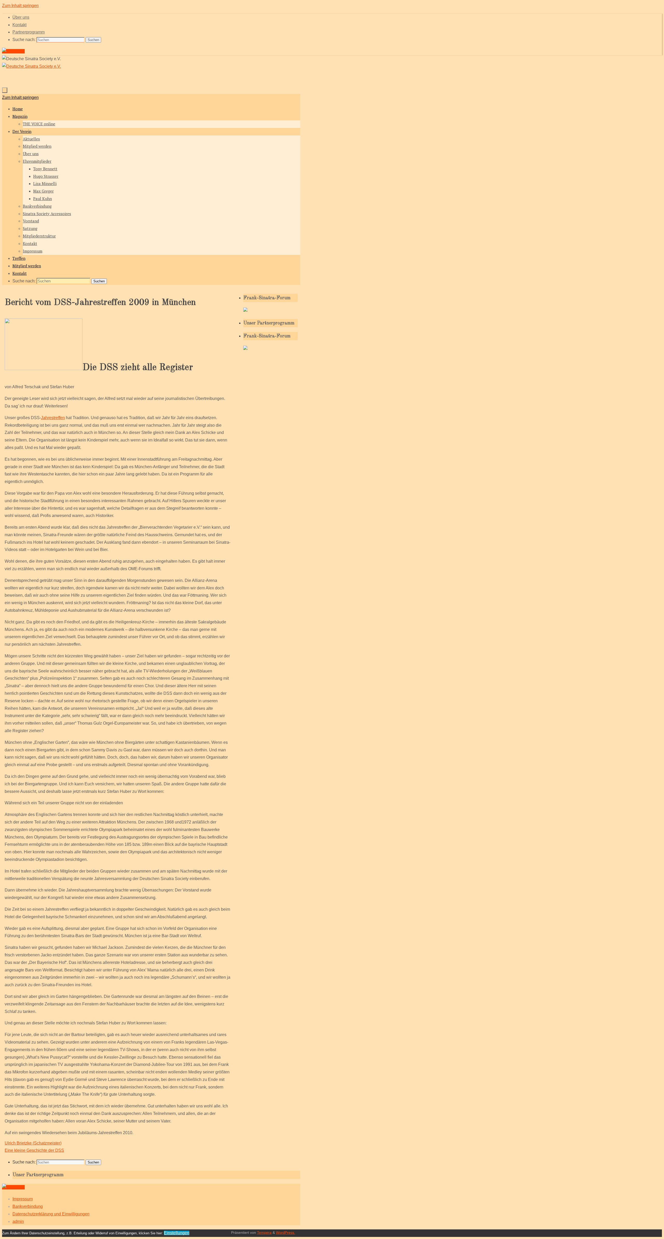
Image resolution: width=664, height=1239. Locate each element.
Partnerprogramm (28, 32)
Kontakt (19, 25)
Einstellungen (176, 1233)
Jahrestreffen (53, 418)
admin (18, 1221)
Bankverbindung (27, 1206)
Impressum (22, 1199)
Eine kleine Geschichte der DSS (34, 1150)
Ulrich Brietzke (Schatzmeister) (33, 1143)
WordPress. (285, 1232)
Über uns (20, 17)
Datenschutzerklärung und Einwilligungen (50, 1214)
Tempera (264, 1232)
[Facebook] (13, 51)
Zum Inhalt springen (20, 5)
